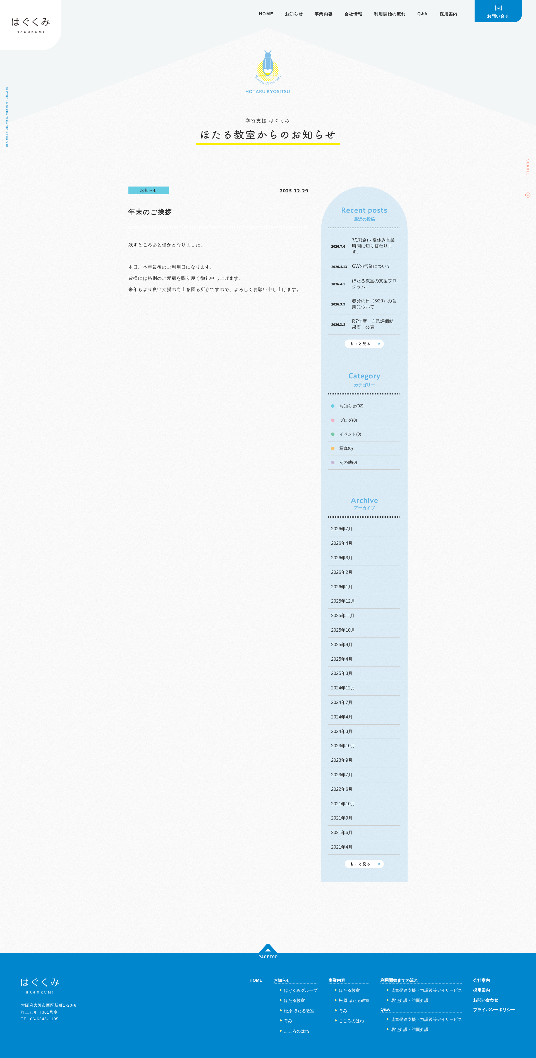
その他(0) (348, 462)
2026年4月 (342, 543)
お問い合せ (498, 16)
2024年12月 (343, 688)
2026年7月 (342, 528)
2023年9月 (342, 760)
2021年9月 (342, 818)
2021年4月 (342, 847)
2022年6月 (342, 789)
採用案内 (449, 13)
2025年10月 (343, 630)
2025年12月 (343, 601)
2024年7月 (342, 702)
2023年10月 (343, 745)
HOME (266, 13)
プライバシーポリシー (494, 1009)
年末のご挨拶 (150, 212)
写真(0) (346, 448)
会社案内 (481, 980)
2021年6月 (342, 832)
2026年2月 (342, 572)
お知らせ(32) (351, 405)
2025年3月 (342, 673)
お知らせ (294, 13)
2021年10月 (343, 803)
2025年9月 (342, 644)
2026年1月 (342, 586)
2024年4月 (342, 717)
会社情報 (353, 13)
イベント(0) (350, 434)
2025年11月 (343, 615)
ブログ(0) (348, 420)
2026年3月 (342, 557)
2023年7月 (342, 774)
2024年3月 (342, 731)
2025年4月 (342, 659)
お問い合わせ (485, 999)
